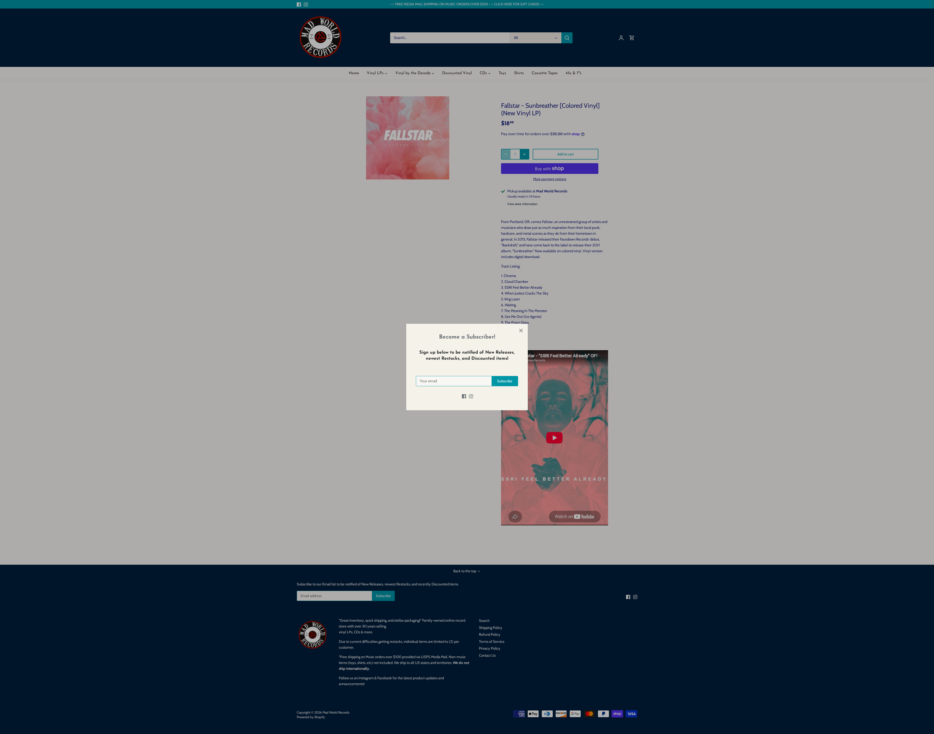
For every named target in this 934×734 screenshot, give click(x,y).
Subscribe (504, 381)
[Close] (521, 330)
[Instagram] (471, 396)
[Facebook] (464, 396)
